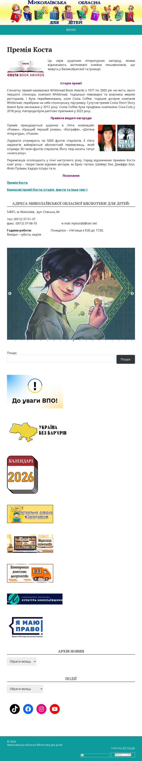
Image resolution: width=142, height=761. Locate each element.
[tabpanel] (71, 294)
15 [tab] (107, 341)
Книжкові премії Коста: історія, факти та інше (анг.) (47, 190)
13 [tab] (94, 341)
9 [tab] (68, 341)
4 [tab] (35, 341)
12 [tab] (87, 341)
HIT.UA (118, 755)
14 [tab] (100, 341)
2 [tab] (22, 341)
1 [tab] (16, 341)
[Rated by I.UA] (95, 755)
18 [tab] (126, 341)
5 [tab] (42, 341)
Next (132, 293)
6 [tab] (48, 341)
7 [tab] (55, 341)
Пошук (12, 353)
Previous (10, 293)
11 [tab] (81, 341)
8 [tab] (61, 341)
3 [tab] (29, 341)
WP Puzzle (128, 748)
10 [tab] (74, 341)
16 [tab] (113, 341)
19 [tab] (132, 341)
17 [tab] (119, 341)
